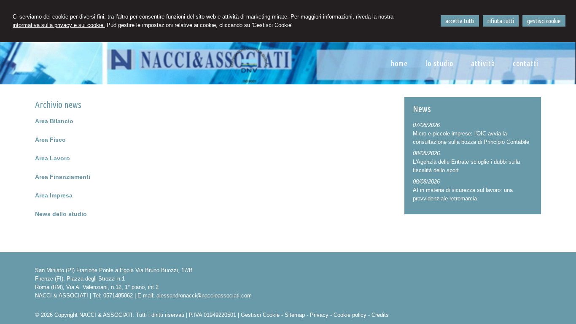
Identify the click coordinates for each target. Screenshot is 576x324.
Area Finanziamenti (62, 176)
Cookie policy (350, 315)
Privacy (319, 315)
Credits (380, 315)
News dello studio (61, 214)
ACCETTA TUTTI (459, 20)
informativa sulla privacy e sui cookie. (59, 25)
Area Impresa (54, 195)
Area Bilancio (54, 121)
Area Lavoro (52, 158)
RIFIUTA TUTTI (500, 20)
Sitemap (295, 315)
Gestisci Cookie (260, 315)
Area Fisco (50, 139)
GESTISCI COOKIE (544, 20)
